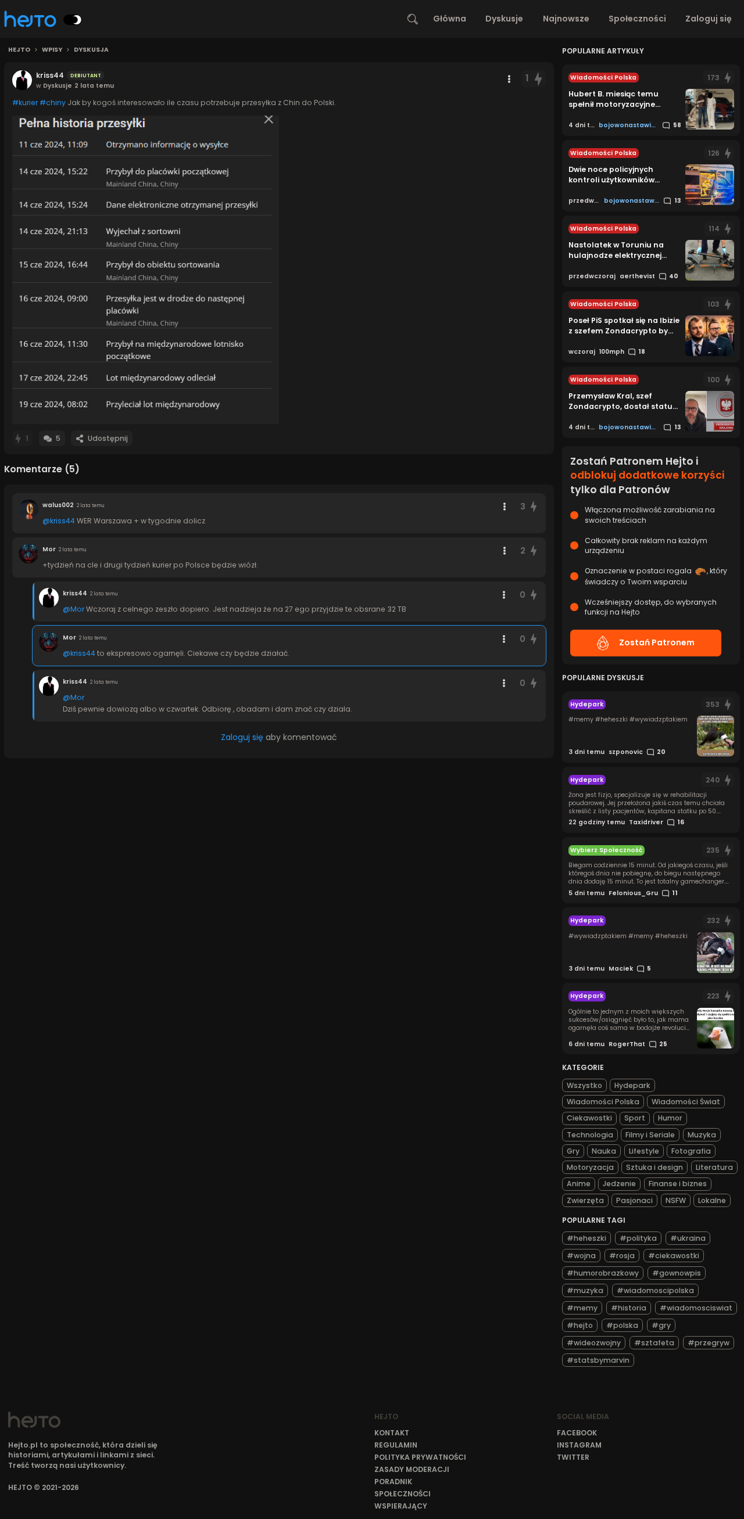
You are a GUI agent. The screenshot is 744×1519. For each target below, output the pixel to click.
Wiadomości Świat (686, 1102)
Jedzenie (619, 1183)
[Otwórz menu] (509, 79)
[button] (145, 270)
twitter (573, 1457)
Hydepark (632, 1085)
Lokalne (712, 1200)
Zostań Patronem (657, 642)
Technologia (590, 1135)
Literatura (714, 1167)
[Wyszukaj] (412, 19)
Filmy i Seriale (650, 1135)
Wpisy (52, 50)
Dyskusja (91, 50)
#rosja (622, 1256)
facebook (577, 1433)
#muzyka (585, 1290)
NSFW (676, 1200)
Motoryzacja (590, 1167)
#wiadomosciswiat (696, 1308)
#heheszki (586, 1238)
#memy (582, 1308)
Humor (670, 1118)
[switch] (72, 20)
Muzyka (702, 1135)
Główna (449, 18)
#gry (661, 1325)
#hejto (580, 1325)
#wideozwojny (594, 1343)
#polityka (638, 1238)
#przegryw (708, 1343)
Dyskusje (504, 18)
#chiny (53, 102)
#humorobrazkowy (603, 1273)
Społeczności (637, 18)
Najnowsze (566, 18)
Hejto (19, 50)
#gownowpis (676, 1273)
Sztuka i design (654, 1167)
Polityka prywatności (420, 1457)
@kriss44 (58, 521)
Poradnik (393, 1481)
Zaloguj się (708, 18)
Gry (573, 1151)
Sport (634, 1118)
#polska (622, 1325)
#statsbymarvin (598, 1360)
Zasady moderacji (411, 1469)
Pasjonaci (634, 1200)
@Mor (73, 609)
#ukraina (688, 1238)
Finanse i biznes (678, 1183)
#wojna (581, 1256)
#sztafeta (654, 1343)
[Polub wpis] (538, 78)
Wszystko (584, 1085)
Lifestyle (644, 1151)
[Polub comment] (533, 507)
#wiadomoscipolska (655, 1290)
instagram (579, 1445)
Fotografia (691, 1151)
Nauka (604, 1151)
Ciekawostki (589, 1118)
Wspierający (400, 1506)
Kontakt (391, 1433)
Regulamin (395, 1445)
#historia (628, 1308)
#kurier (25, 102)
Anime (579, 1183)
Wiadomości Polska (603, 1102)
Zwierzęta (585, 1200)
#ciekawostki (673, 1256)
